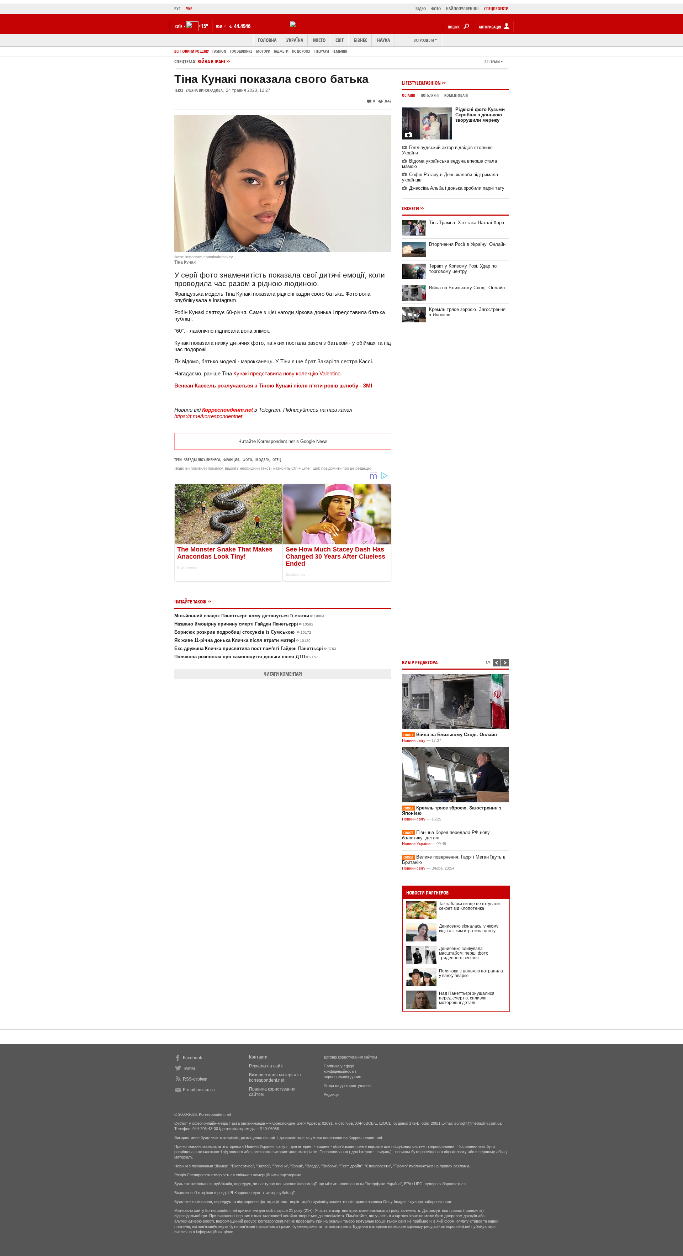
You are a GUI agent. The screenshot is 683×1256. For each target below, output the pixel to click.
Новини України (416, 843)
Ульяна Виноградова (204, 90)
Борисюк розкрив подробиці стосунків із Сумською (242, 632)
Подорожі (301, 51)
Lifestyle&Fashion (421, 82)
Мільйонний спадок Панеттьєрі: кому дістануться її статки (249, 615)
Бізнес (360, 40)
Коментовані (456, 95)
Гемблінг (340, 51)
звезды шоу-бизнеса (202, 459)
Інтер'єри (321, 51)
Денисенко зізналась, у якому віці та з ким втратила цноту (468, 928)
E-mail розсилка (199, 1089)
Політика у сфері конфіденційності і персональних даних (342, 1071)
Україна (294, 40)
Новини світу (413, 740)
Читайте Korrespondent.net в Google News (283, 441)
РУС (177, 9)
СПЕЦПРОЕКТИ (496, 9)
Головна (267, 40)
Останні (408, 95)
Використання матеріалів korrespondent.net (275, 1077)
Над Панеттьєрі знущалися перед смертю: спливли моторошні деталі (466, 998)
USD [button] (219, 26)
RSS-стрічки (195, 1079)
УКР (189, 9)
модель (262, 459)
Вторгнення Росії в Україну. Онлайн (467, 244)
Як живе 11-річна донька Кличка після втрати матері (242, 640)
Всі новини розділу (191, 51)
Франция (231, 459)
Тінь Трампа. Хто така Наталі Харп (466, 222)
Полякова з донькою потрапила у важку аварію (471, 973)
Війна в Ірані (211, 61)
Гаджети (281, 51)
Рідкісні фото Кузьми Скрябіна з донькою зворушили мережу (480, 115)
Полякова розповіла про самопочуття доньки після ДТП (246, 656)
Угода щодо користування (347, 1085)
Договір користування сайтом (350, 1057)
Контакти (258, 1057)
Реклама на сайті (266, 1066)
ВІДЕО (420, 9)
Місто (319, 40)
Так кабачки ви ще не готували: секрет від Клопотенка (470, 906)
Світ (339, 40)
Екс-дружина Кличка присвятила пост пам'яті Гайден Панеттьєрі (255, 648)
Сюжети (410, 208)
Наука (383, 40)
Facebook (192, 1057)
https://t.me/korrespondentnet (208, 416)
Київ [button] (178, 26)
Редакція (331, 1094)
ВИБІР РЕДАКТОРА (420, 662)
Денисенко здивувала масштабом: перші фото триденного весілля (463, 953)
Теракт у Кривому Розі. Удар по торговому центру (463, 268)
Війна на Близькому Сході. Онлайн (467, 287)
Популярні (430, 95)
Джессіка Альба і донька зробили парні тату (456, 188)
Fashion (219, 51)
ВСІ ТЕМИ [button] (492, 61)
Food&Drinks (241, 51)
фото (247, 459)
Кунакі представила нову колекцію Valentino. (287, 373)
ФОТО (436, 9)
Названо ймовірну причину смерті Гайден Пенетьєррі (243, 624)
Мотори (263, 51)
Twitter (189, 1068)
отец (276, 459)
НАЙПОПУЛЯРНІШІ (462, 9)
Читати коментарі (283, 673)
